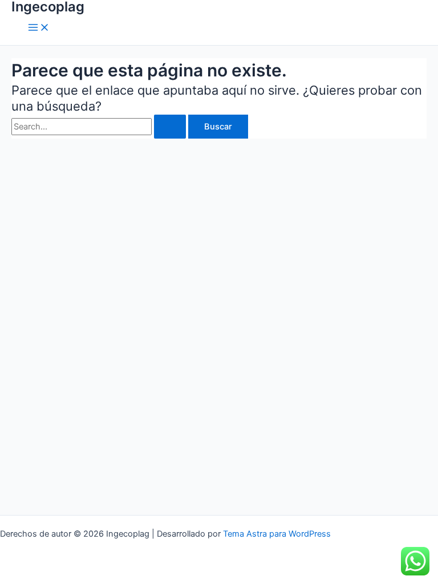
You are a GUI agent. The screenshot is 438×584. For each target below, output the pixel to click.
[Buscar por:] (99, 126)
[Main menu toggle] (38, 28)
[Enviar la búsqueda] (170, 127)
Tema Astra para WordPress (277, 534)
